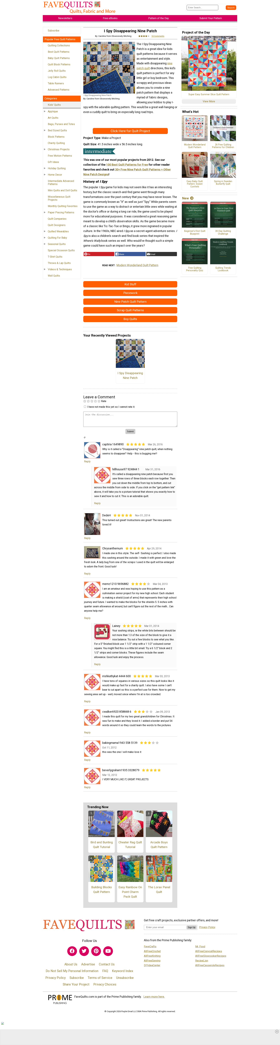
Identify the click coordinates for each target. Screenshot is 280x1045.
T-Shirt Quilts (55, 256)
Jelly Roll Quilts (57, 70)
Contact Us (107, 964)
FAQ (105, 971)
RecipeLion (201, 960)
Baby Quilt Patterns (59, 58)
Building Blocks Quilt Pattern (101, 889)
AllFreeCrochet (152, 951)
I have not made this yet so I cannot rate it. (111, 406)
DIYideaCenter (152, 965)
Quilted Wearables (58, 231)
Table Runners (56, 83)
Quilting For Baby (57, 237)
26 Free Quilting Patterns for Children (223, 146)
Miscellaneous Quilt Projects (59, 198)
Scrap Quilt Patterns (130, 310)
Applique (53, 111)
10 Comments (157, 36)
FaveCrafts (150, 946)
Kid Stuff (130, 284)
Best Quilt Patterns (58, 51)
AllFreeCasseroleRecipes (209, 965)
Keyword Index (122, 971)
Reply (87, 461)
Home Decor (55, 174)
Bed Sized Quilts (57, 130)
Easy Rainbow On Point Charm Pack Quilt (130, 891)
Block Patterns (56, 136)
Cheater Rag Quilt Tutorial (130, 844)
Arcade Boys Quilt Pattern (159, 844)
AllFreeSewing (152, 960)
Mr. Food (200, 946)
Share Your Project (76, 984)
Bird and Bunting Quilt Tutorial (101, 844)
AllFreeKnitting (152, 955)
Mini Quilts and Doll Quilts (62, 190)
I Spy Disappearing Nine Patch (130, 375)
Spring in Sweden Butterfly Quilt (223, 182)
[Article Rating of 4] (144, 36)
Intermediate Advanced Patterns (61, 182)
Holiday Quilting (57, 168)
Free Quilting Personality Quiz (194, 269)
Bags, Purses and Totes (61, 124)
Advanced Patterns (58, 89)
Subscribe (53, 30)
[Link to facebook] (72, 951)
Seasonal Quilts (57, 244)
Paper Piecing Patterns (61, 212)
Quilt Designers (56, 225)
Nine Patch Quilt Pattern (130, 301)
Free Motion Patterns (60, 155)
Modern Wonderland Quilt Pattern (137, 265)
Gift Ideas (53, 162)
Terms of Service (100, 978)
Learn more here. (154, 996)
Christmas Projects (59, 149)
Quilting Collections (59, 45)
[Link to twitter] (84, 951)
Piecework (130, 293)
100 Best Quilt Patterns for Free (127, 164)
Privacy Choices (104, 984)
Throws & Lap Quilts (59, 263)
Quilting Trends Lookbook (223, 269)
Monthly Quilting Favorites (62, 206)
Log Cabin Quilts (57, 77)
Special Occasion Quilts (61, 250)
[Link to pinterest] (96, 951)
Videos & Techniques (60, 269)
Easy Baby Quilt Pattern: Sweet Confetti (195, 184)
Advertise (88, 964)
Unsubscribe (125, 978)
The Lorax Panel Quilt (159, 889)
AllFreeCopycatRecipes (208, 951)
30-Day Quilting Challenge (223, 232)
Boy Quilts (130, 319)
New (185, 198)
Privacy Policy (55, 978)
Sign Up (191, 927)
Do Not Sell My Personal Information (72, 971)
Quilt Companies (57, 218)
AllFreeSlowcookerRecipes (210, 955)
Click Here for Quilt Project (130, 131)
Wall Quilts (54, 275)
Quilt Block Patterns (59, 64)
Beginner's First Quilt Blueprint (194, 232)
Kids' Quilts (54, 104)
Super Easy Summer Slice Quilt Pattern (208, 94)
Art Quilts (53, 117)
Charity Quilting (56, 143)
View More (209, 101)
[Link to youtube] (108, 951)
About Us (70, 964)
